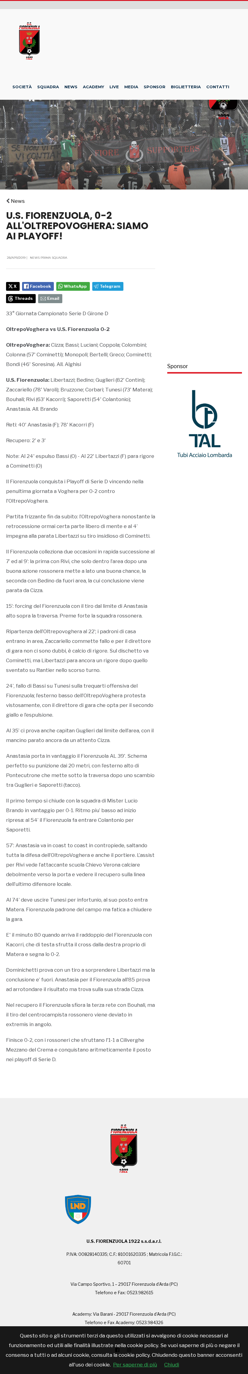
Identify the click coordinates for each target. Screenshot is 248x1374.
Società (22, 86)
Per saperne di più (135, 1365)
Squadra (48, 86)
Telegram (110, 286)
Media (131, 86)
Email (53, 298)
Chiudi (171, 1365)
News (70, 86)
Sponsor (154, 86)
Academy (93, 86)
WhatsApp (75, 286)
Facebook (40, 286)
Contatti (217, 86)
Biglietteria (186, 86)
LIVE (114, 86)
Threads (24, 298)
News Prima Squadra (48, 258)
